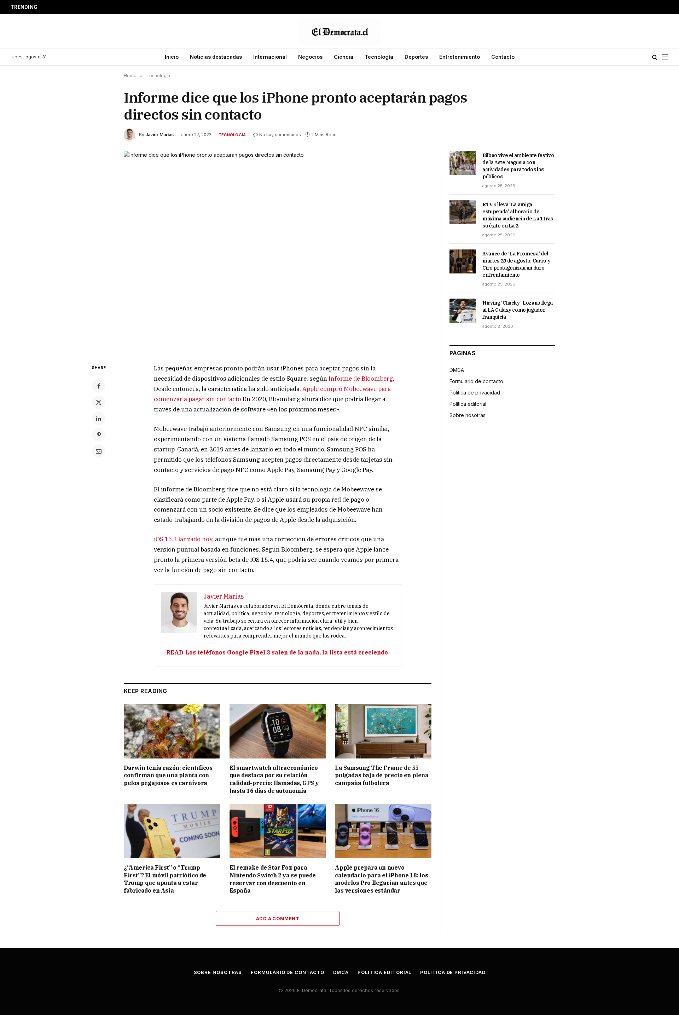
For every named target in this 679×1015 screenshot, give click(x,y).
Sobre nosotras (467, 415)
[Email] (98, 451)
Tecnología (379, 57)
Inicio (172, 57)
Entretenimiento (459, 57)
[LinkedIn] (98, 418)
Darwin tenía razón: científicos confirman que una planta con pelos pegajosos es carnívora (168, 775)
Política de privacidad (474, 393)
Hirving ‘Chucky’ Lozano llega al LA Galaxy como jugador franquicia (517, 310)
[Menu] (665, 57)
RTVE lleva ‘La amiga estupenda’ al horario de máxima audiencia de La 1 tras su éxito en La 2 (517, 215)
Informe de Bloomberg (361, 378)
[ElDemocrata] (339, 31)
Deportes (416, 57)
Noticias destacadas (216, 57)
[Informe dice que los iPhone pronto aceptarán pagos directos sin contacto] (277, 251)
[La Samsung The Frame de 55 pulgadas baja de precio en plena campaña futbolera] (383, 731)
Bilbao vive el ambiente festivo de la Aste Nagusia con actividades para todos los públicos (518, 166)
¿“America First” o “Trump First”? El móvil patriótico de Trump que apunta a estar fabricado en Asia (165, 879)
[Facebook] (98, 386)
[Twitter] (98, 402)
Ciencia (343, 57)
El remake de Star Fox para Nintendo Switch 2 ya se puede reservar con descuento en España (273, 879)
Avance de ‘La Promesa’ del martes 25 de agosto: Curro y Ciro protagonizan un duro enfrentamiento (136, 7)
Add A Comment (277, 918)
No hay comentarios (280, 134)
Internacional (270, 57)
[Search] (655, 57)
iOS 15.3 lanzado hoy (183, 539)
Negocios (310, 57)
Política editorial (467, 404)
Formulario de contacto (476, 381)
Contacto (503, 57)
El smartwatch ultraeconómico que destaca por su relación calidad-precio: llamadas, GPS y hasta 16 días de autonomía (274, 779)
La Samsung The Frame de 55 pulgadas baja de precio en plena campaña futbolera (381, 775)
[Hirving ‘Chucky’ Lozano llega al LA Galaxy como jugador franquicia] (462, 311)
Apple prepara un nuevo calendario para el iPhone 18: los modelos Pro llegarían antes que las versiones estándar (381, 879)
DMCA (456, 370)
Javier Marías (159, 134)
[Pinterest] (98, 435)
